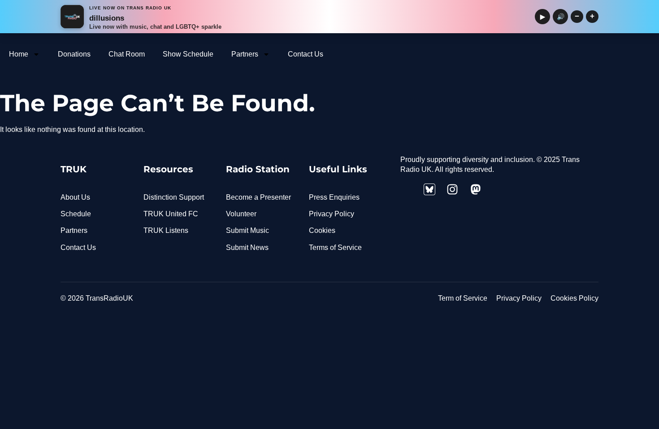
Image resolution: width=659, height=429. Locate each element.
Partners (244, 54)
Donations (74, 54)
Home (18, 54)
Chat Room (126, 54)
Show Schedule (188, 54)
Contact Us (305, 54)
